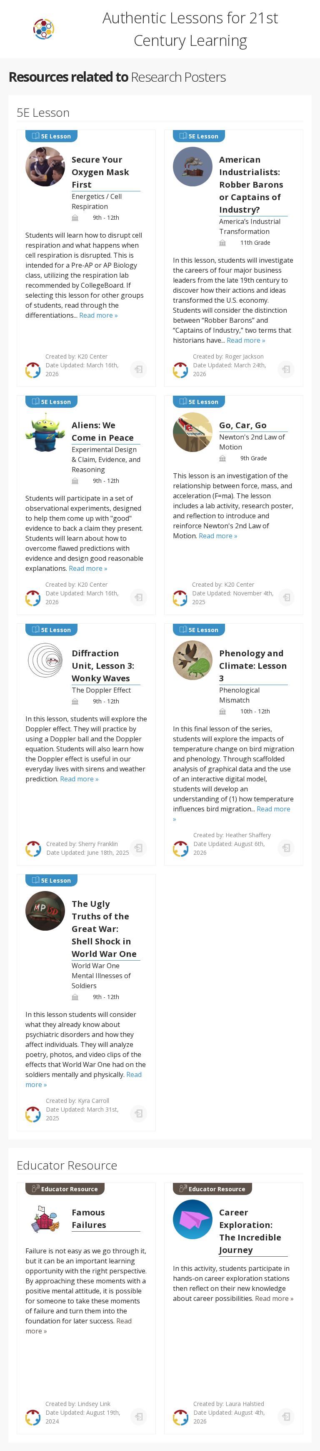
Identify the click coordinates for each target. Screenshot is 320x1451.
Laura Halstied (244, 1404)
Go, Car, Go (243, 425)
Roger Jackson (244, 356)
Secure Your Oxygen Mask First (100, 172)
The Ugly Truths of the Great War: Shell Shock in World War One (104, 928)
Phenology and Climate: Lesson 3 (253, 666)
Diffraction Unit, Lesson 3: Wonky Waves (103, 666)
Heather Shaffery (248, 835)
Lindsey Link (94, 1404)
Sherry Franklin (98, 844)
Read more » (98, 315)
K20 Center (93, 356)
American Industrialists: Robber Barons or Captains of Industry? (251, 184)
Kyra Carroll (93, 1101)
